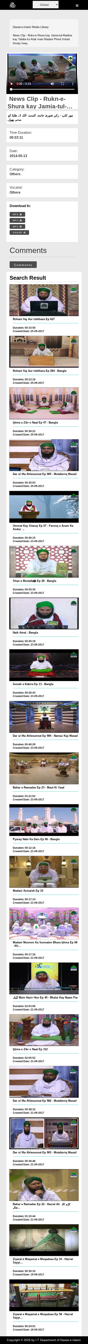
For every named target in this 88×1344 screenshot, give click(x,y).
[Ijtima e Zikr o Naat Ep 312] (44, 1030)
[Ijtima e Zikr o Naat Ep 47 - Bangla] (44, 403)
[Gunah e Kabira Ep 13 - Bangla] (44, 665)
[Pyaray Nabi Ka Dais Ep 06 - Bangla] (44, 820)
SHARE (18, 232)
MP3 (16, 220)
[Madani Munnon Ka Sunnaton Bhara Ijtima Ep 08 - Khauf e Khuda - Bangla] (44, 923)
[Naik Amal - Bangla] (44, 613)
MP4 (16, 214)
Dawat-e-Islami (22, 27)
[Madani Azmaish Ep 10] (44, 872)
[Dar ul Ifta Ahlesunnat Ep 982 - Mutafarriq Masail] (44, 1082)
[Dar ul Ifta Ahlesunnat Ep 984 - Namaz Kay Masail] (44, 717)
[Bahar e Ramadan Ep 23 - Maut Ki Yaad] (44, 768)
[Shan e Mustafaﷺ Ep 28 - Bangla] (44, 562)
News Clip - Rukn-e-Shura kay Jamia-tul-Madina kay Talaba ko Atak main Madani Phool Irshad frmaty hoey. (42, 39)
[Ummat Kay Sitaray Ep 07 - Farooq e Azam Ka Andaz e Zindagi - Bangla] (44, 507)
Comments (23, 265)
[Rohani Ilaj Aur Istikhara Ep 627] (44, 300)
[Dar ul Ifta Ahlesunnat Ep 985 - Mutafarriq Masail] (44, 455)
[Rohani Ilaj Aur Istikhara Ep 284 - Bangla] (44, 352)
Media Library (40, 27)
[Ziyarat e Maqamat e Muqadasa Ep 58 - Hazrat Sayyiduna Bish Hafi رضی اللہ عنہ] (44, 1295)
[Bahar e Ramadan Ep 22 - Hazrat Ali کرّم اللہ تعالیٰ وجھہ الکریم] (44, 1185)
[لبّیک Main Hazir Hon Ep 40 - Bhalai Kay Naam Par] (44, 978)
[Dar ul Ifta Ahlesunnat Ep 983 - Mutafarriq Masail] (44, 1133)
